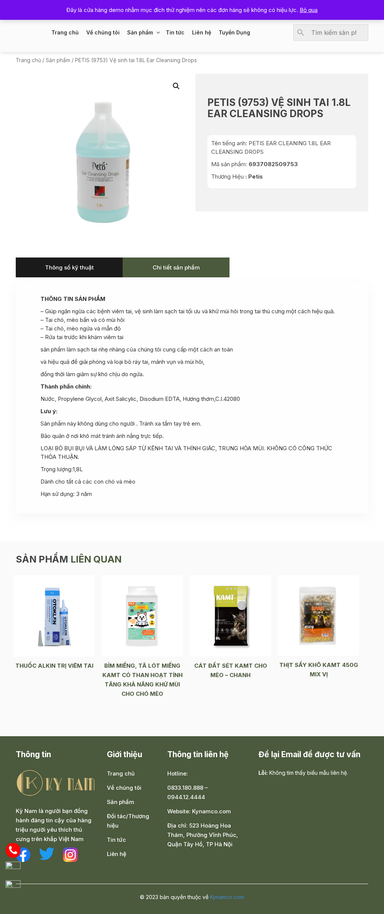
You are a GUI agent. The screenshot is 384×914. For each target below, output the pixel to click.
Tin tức (175, 32)
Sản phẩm (140, 32)
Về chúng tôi (103, 32)
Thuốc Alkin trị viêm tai (54, 665)
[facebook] (23, 854)
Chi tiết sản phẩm (176, 267)
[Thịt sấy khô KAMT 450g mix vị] (318, 614)
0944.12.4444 (186, 797)
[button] (176, 86)
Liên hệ (201, 32)
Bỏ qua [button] (309, 9)
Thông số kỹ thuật (69, 267)
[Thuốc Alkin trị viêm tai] (54, 615)
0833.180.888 (185, 787)
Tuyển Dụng (234, 32)
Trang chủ (65, 32)
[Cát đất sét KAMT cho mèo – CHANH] (230, 615)
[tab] (69, 267)
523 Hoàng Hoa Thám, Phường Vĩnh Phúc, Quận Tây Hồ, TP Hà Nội (202, 835)
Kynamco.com (211, 811)
